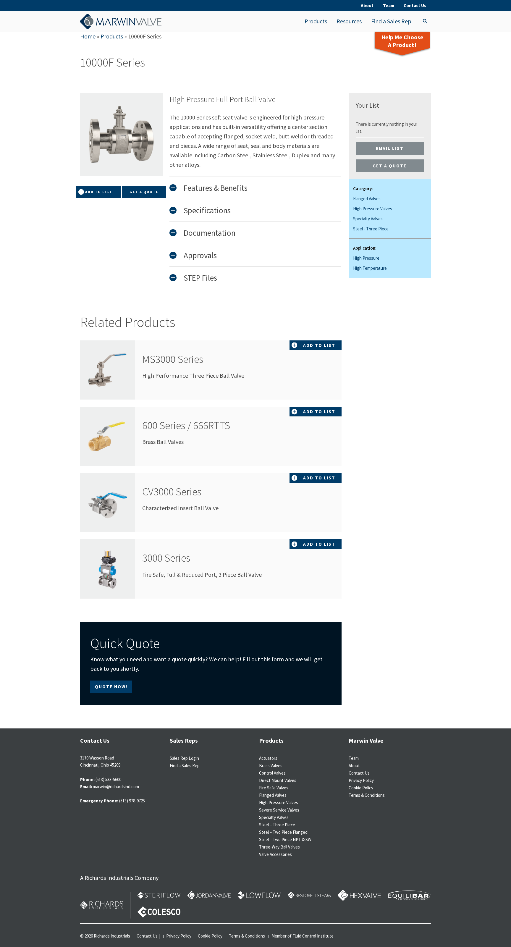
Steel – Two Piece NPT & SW (285, 839)
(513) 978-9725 (132, 801)
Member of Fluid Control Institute (302, 936)
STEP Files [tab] (200, 278)
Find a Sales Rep (391, 21)
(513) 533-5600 (108, 779)
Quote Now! (111, 686)
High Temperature (370, 268)
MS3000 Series (172, 359)
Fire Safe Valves (273, 788)
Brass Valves (270, 765)
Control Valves (272, 773)
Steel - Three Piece (371, 229)
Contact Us (415, 5)
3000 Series (166, 558)
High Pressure (366, 258)
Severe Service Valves (279, 810)
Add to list (98, 192)
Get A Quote (144, 192)
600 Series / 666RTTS (186, 425)
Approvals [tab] (200, 255)
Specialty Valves (368, 219)
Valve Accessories (275, 854)
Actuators (268, 758)
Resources (349, 21)
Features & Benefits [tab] (216, 188)
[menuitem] (316, 21)
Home (88, 36)
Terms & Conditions (367, 795)
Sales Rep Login (184, 758)
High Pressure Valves (372, 208)
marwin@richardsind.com (116, 786)
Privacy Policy (361, 780)
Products (316, 21)
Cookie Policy (361, 788)
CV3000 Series (171, 491)
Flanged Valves (367, 198)
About (367, 5)
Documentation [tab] (209, 233)
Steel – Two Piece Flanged (283, 832)
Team (388, 5)
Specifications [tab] (207, 210)
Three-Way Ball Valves (279, 847)
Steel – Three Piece (277, 825)
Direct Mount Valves (277, 780)
